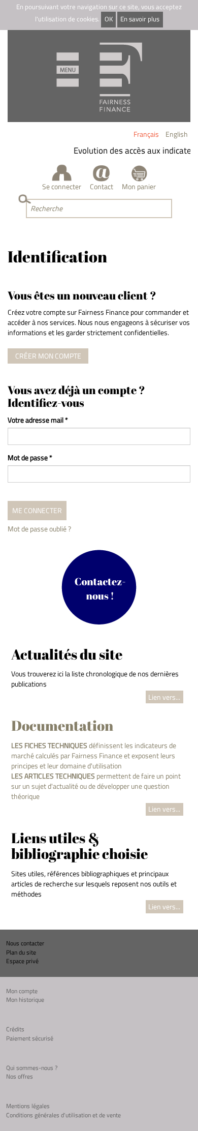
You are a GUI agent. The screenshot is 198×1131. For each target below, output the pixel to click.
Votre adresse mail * (38, 420)
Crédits (15, 1029)
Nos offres (19, 1076)
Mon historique (25, 999)
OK (109, 19)
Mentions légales (28, 1106)
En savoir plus (139, 19)
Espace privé (22, 961)
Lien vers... (164, 697)
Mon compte (22, 991)
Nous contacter (25, 943)
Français (146, 134)
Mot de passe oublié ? (39, 528)
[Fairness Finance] (99, 76)
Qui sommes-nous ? (31, 1068)
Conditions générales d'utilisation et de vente (63, 1115)
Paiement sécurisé (29, 1038)
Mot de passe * (30, 458)
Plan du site (21, 952)
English (177, 134)
